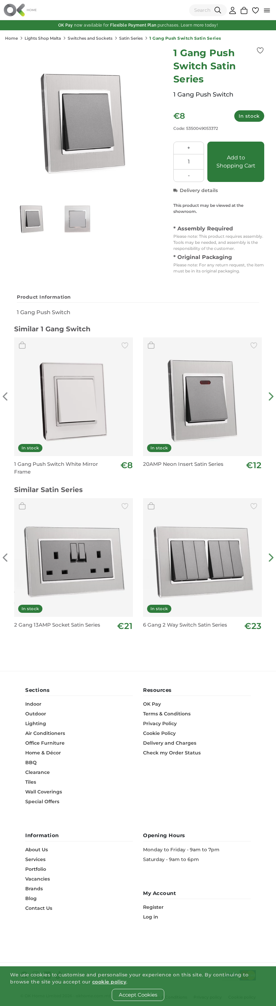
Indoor (33, 704)
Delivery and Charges (169, 743)
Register (153, 907)
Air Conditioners (45, 733)
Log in (150, 917)
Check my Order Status (172, 753)
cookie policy (109, 982)
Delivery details (199, 190)
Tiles (30, 782)
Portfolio (35, 869)
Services (35, 859)
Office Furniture (45, 743)
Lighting (35, 723)
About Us (36, 850)
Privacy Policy (160, 723)
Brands (34, 889)
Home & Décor (43, 753)
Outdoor (35, 714)
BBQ (31, 762)
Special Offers (42, 801)
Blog (31, 898)
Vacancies (37, 879)
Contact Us (38, 908)
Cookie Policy (159, 733)
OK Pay (152, 704)
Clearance (37, 772)
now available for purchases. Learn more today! (138, 25)
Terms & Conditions (167, 714)
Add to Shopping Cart (235, 161)
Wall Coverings (43, 792)
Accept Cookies (138, 995)
